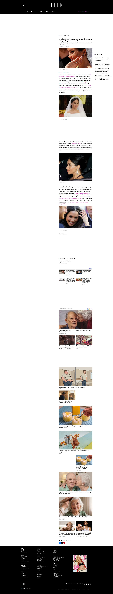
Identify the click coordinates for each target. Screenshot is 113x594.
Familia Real (83, 89)
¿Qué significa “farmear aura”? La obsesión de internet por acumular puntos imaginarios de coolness (102, 70)
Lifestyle (39, 560)
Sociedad (55, 552)
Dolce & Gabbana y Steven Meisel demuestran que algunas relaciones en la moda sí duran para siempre (102, 65)
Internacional (40, 568)
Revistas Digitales (83, 11)
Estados (55, 550)
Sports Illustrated (41, 554)
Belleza (33, 11)
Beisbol (38, 556)
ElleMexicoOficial (91, 583)
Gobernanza (56, 573)
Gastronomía (24, 566)
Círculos (23, 558)
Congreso (55, 548)
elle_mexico (87, 583)
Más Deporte (40, 559)
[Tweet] (62, 543)
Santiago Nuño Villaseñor (64, 72)
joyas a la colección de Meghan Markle (75, 149)
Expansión (39, 564)
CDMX (54, 549)
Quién (22, 555)
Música (38, 550)
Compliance (74, 589)
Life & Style (23, 575)
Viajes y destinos (25, 568)
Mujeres (39, 573)
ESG (38, 572)
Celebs (40, 11)
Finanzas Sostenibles (57, 575)
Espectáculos (24, 556)
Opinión (55, 551)
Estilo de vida (49, 11)
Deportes (39, 548)
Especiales (55, 567)
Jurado (22, 573)
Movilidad (55, 574)
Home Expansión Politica (42, 566)
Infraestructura (56, 558)
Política (39, 576)
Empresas (39, 565)
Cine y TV (39, 549)
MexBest (23, 565)
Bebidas (22, 567)
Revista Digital (40, 561)
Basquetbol (39, 558)
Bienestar (23, 571)
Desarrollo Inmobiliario (58, 557)
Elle (22, 548)
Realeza (22, 557)
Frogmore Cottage (76, 143)
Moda (26, 11)
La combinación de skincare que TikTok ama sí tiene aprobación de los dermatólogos (102, 59)
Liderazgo (55, 565)
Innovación (56, 576)
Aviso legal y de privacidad (64, 589)
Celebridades (64, 36)
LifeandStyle (40, 574)
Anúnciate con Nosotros (85, 589)
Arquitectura (56, 559)
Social (54, 572)
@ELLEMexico (64, 262)
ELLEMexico (84, 584)
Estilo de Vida (24, 572)
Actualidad (55, 564)
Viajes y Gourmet (41, 551)
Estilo (22, 576)
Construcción (56, 556)
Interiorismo (56, 560)
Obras (54, 555)
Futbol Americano (41, 557)
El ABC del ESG (56, 577)
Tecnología (39, 569)
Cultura (23, 563)
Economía (39, 567)
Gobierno (39, 577)
